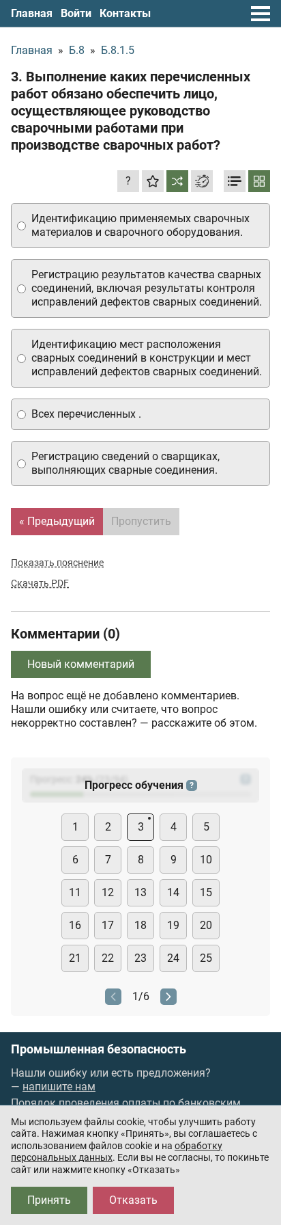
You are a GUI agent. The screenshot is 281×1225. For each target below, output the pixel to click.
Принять (49, 1200)
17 (108, 925)
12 (108, 892)
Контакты (125, 13)
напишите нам (59, 1086)
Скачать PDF (40, 583)
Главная (32, 13)
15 (206, 892)
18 (140, 925)
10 (206, 859)
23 (140, 958)
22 (108, 958)
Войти (76, 13)
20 (206, 925)
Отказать (133, 1200)
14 (173, 892)
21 (75, 958)
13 (140, 892)
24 (173, 958)
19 (173, 925)
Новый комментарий (80, 664)
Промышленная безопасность (98, 1049)
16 (75, 925)
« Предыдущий (57, 521)
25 (206, 958)
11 (75, 892)
